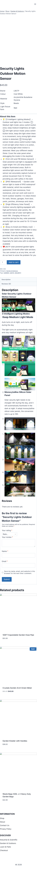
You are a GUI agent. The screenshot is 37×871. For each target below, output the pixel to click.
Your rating (7, 530)
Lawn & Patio (5, 847)
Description (6, 280)
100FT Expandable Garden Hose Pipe (18, 635)
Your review (7, 537)
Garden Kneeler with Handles (15, 741)
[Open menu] (35, 4)
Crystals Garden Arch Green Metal (17, 688)
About (2, 822)
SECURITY (18, 273)
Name (5, 551)
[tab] (18, 279)
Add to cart (14, 262)
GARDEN (6, 273)
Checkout (4, 850)
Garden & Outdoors (12, 271)
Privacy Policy (5, 829)
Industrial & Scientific (8, 840)
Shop (2, 818)
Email (5, 561)
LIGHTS (12, 273)
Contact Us (4, 825)
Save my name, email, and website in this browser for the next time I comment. (19, 572)
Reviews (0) (6, 284)
